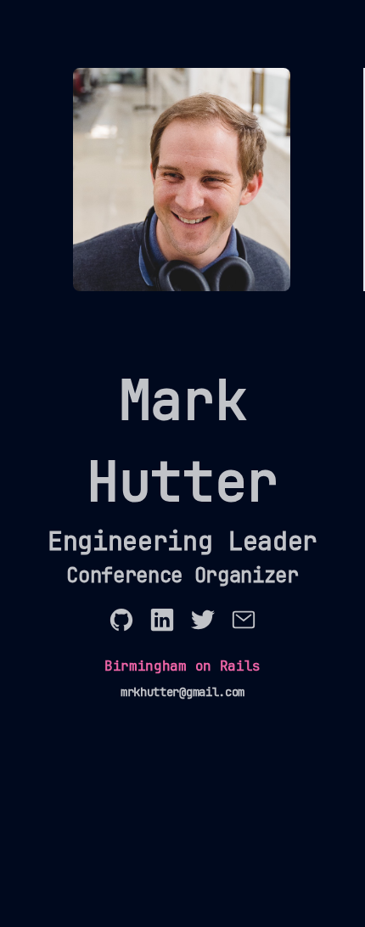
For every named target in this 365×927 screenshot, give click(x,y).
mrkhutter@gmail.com (182, 691)
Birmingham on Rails (182, 666)
